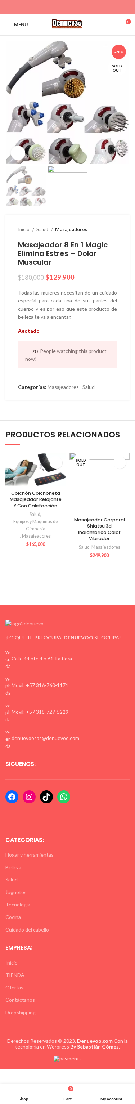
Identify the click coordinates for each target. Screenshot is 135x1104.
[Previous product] (99, 229)
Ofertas (14, 987)
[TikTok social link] (80, 7)
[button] (56, 462)
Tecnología (17, 904)
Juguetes (16, 892)
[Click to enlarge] (18, 153)
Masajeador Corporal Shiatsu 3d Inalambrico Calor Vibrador (99, 529)
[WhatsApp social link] (72, 7)
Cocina (13, 917)
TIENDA (14, 975)
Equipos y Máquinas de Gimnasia (35, 525)
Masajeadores (71, 229)
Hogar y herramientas (29, 855)
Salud (42, 229)
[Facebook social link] (55, 7)
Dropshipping (20, 1012)
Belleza (13, 867)
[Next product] (113, 229)
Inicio (24, 229)
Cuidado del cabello (27, 929)
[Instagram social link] (63, 7)
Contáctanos (20, 1000)
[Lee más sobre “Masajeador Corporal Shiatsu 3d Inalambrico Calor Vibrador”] (119, 462)
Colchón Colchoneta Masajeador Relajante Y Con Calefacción (36, 499)
